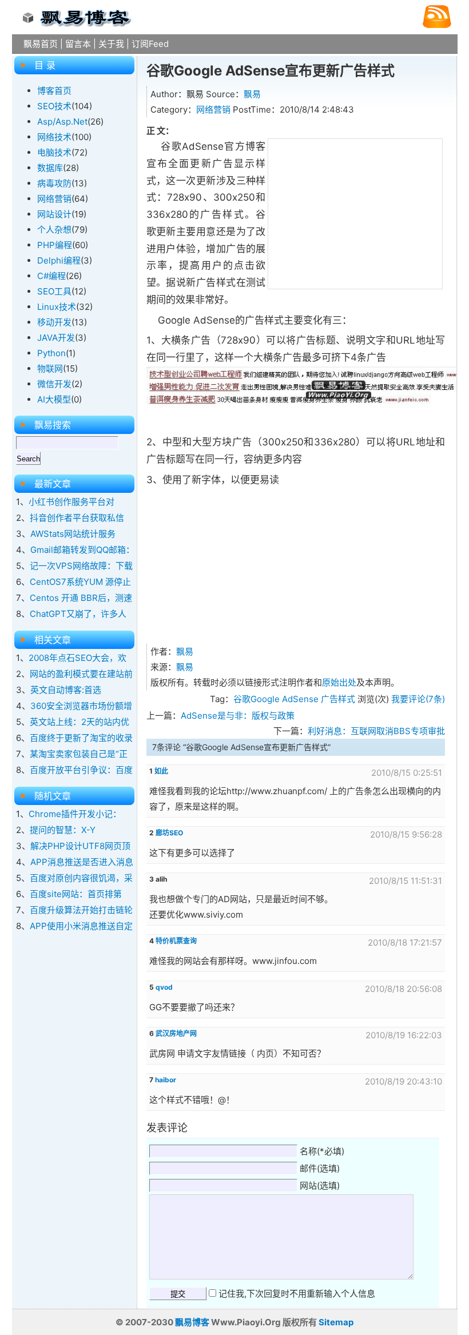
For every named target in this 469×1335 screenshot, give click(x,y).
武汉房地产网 (176, 1033)
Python (51, 353)
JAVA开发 (56, 337)
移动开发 (54, 322)
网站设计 (54, 214)
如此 (161, 771)
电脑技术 (54, 152)
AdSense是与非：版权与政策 (238, 715)
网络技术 (54, 136)
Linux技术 (56, 306)
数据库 (50, 167)
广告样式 (338, 699)
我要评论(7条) (418, 699)
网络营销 (213, 109)
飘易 (252, 94)
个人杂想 (54, 229)
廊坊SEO (169, 832)
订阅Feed (150, 43)
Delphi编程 (59, 260)
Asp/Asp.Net (62, 121)
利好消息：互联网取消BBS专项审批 (376, 731)
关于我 (111, 43)
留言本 (78, 43)
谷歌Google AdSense (276, 699)
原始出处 (339, 682)
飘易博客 (192, 1322)
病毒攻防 (54, 183)
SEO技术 (54, 106)
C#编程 (51, 275)
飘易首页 (40, 43)
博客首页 (54, 90)
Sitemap (336, 1322)
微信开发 (54, 383)
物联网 (50, 368)
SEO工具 (54, 291)
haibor (165, 1079)
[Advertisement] (355, 211)
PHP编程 (54, 245)
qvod (164, 987)
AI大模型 (54, 399)
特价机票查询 (176, 941)
